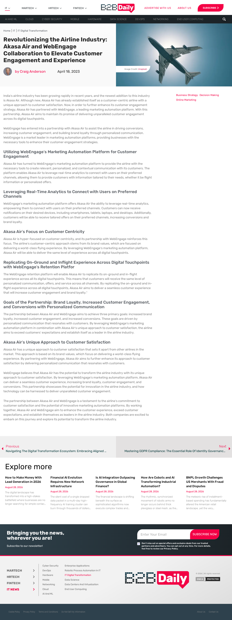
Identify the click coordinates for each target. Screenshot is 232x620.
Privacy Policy (29, 612)
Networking (160, 19)
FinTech (78, 8)
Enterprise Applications (77, 565)
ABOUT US (184, 8)
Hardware (94, 19)
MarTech (28, 8)
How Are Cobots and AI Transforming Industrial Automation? (158, 482)
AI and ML (11, 19)
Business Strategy (187, 95)
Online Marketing (186, 99)
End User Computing (190, 19)
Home (6, 30)
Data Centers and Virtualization (81, 584)
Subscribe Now (205, 534)
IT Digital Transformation (32, 30)
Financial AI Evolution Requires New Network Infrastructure (67, 482)
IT (6, 8)
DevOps (140, 19)
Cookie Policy (14, 612)
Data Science (118, 19)
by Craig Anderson (30, 71)
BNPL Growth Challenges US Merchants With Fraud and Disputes (205, 482)
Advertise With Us (157, 8)
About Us (201, 612)
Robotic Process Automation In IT (83, 570)
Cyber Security (52, 19)
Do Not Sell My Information (73, 612)
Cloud (29, 19)
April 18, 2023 (68, 71)
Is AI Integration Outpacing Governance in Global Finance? (115, 482)
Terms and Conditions (48, 612)
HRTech (53, 8)
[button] (224, 19)
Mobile (74, 19)
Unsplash (142, 69)
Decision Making (209, 95)
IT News (13, 589)
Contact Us (213, 612)
